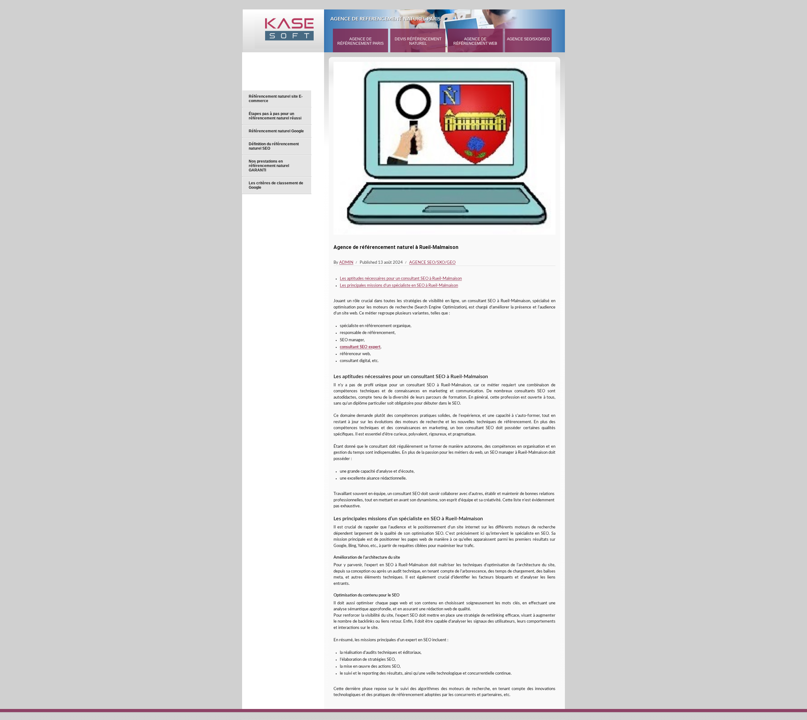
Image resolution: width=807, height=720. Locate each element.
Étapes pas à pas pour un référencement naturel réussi (275, 116)
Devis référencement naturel (418, 41)
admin (346, 263)
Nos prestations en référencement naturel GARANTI (269, 165)
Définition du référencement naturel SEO (274, 146)
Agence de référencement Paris (360, 41)
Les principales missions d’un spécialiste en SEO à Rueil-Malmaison (399, 286)
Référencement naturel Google (276, 131)
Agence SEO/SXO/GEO (528, 39)
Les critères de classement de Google (276, 185)
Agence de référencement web (475, 41)
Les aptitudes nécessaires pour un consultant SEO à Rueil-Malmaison (401, 279)
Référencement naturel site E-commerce (276, 98)
